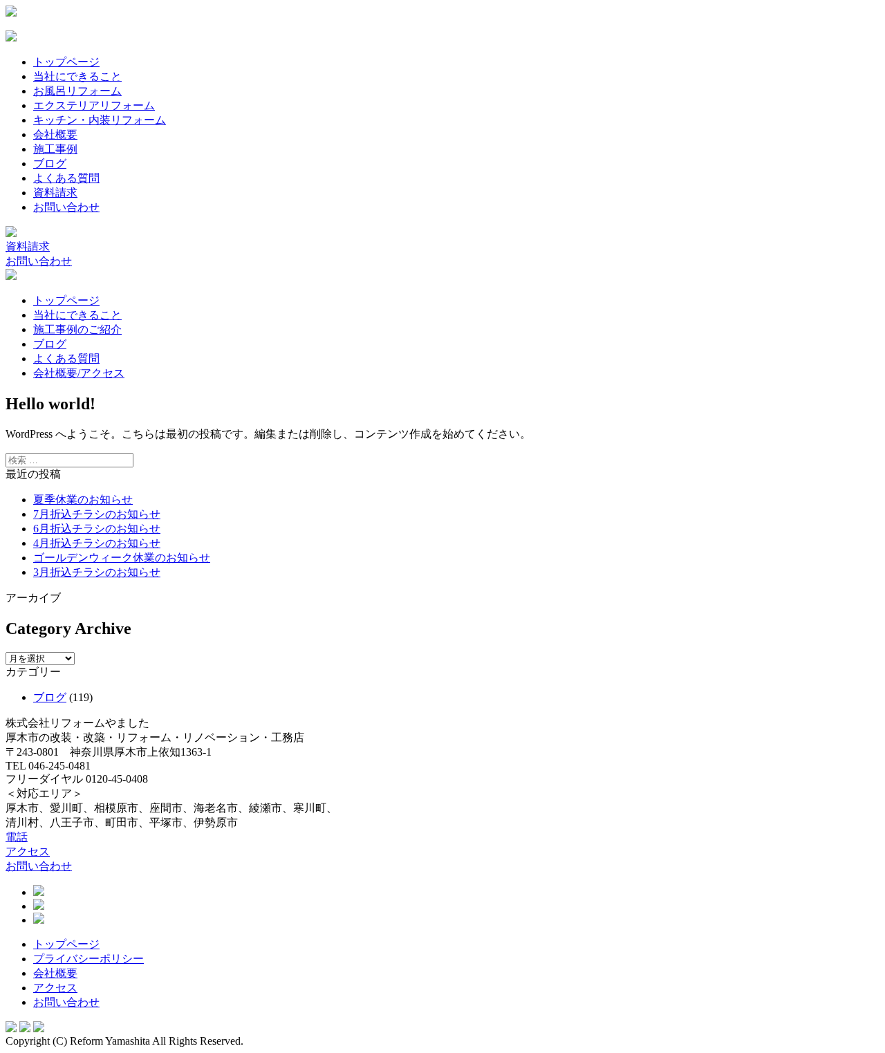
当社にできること (77, 76)
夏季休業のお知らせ (83, 499)
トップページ (66, 62)
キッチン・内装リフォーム (99, 120)
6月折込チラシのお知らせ (96, 528)
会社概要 (55, 134)
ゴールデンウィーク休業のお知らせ (121, 557)
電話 (17, 837)
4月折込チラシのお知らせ (96, 543)
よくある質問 (66, 178)
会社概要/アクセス (78, 373)
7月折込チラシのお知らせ (96, 514)
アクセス (28, 851)
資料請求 (55, 192)
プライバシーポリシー (88, 959)
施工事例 (55, 149)
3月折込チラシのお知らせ (96, 572)
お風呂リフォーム (77, 91)
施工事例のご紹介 (77, 329)
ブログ (49, 163)
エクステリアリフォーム (94, 105)
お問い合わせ (66, 207)
